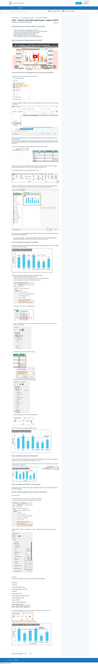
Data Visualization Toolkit (27, 17)
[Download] (46, 325)
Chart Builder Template (41, 17)
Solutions (20, 8)
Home (12, 8)
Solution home (15, 17)
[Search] (12, 11)
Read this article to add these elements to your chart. (37, 239)
